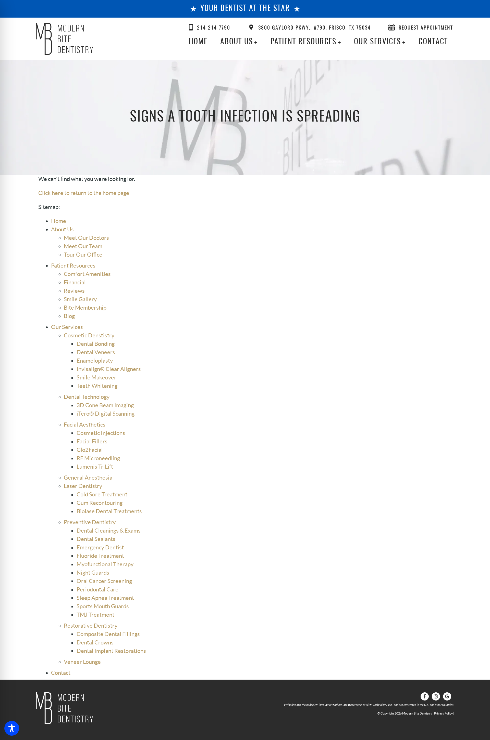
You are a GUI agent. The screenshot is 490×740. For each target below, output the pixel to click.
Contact (433, 42)
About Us (236, 42)
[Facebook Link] (425, 696)
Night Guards (93, 573)
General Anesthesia (88, 477)
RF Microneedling (98, 458)
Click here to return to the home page (83, 193)
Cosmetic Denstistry (89, 335)
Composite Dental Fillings (108, 634)
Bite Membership (85, 308)
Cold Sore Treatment (102, 494)
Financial (75, 282)
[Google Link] (447, 696)
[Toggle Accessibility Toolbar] (12, 728)
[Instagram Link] (436, 696)
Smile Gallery (80, 299)
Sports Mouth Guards (103, 606)
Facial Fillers (92, 441)
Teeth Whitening (97, 386)
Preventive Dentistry (90, 522)
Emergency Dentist (100, 547)
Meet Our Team (83, 246)
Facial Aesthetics (84, 424)
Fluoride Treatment (100, 556)
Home (198, 42)
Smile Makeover (96, 377)
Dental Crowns (95, 642)
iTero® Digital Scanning (105, 414)
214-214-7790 (213, 28)
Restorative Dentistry (90, 626)
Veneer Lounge (82, 662)
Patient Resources (303, 42)
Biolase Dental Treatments (109, 511)
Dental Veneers (96, 352)
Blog (69, 316)
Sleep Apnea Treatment (105, 598)
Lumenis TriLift (95, 467)
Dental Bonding (96, 344)
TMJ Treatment (95, 615)
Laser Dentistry (83, 486)
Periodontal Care (97, 589)
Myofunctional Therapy (105, 564)
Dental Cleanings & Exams (109, 530)
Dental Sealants (96, 539)
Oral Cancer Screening (104, 581)
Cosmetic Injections (101, 433)
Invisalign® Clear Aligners (109, 369)
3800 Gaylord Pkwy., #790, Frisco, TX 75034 (314, 28)
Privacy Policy (443, 713)
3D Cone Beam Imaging (105, 405)
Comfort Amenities (87, 274)
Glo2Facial (90, 450)
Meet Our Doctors (86, 238)
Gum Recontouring (99, 503)
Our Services (377, 42)
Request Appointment (426, 28)
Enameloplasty (95, 361)
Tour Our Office (83, 255)
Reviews (74, 291)
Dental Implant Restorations (111, 651)
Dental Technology (86, 397)
